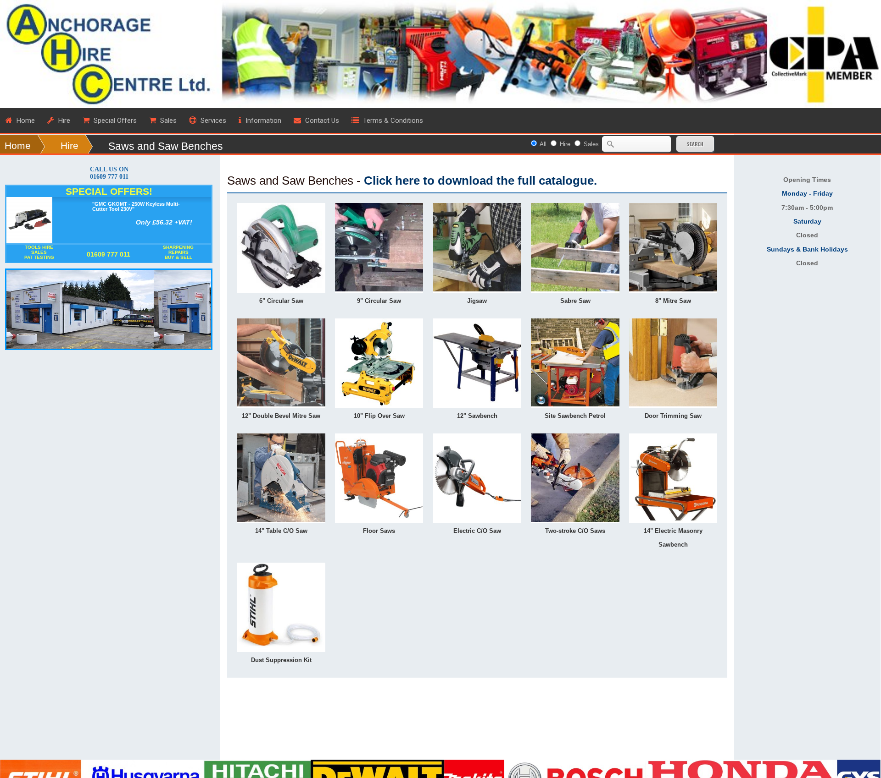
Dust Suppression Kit (281, 660)
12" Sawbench (477, 415)
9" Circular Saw (379, 300)
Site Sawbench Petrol (575, 415)
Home (18, 145)
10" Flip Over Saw (379, 415)
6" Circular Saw (281, 300)
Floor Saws (379, 530)
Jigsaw (477, 300)
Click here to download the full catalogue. (480, 180)
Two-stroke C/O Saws (575, 530)
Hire (69, 145)
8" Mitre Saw (673, 300)
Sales (591, 144)
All (543, 144)
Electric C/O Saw (477, 530)
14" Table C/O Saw (281, 530)
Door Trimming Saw (673, 415)
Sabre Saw (575, 300)
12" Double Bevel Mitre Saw (281, 415)
